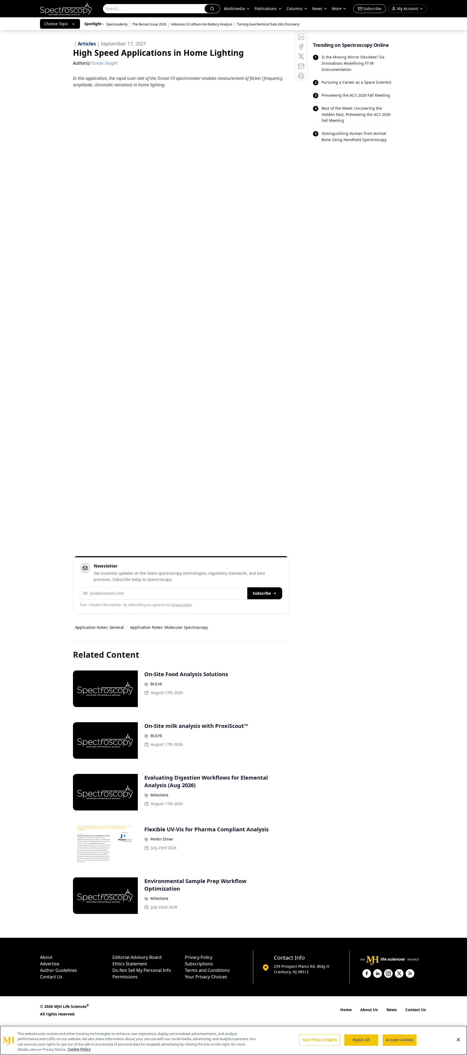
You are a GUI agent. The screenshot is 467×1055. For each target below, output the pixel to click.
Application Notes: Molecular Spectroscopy (169, 627)
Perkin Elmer (162, 839)
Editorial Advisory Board (137, 957)
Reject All (361, 1039)
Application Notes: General (99, 627)
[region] (233, 1040)
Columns (294, 8)
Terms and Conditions (207, 970)
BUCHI (156, 683)
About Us (369, 1009)
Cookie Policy (79, 1049)
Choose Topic (56, 23)
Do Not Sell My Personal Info (141, 970)
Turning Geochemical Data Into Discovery (268, 24)
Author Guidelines (58, 970)
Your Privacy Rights (319, 1039)
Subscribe (262, 593)
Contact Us (51, 977)
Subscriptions (199, 964)
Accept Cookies (399, 1039)
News (391, 1009)
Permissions (125, 977)
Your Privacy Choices (206, 977)
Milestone (159, 794)
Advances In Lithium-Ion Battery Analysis (201, 24)
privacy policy (182, 605)
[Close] (458, 1040)
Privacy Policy (198, 957)
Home (346, 1009)
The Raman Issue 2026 (149, 24)
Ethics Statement (129, 964)
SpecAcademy (117, 24)
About (46, 957)
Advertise (49, 964)
